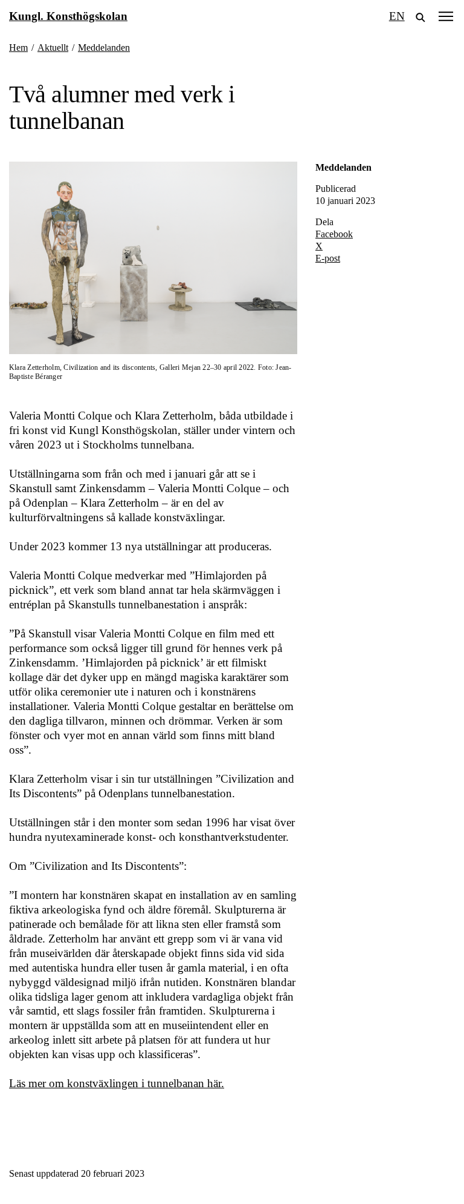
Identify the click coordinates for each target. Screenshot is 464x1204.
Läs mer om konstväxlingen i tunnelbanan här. (116, 1083)
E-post (327, 258)
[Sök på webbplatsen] (420, 16)
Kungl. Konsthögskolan (68, 16)
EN (397, 16)
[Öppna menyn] (446, 16)
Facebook (334, 234)
